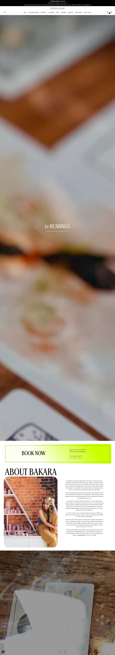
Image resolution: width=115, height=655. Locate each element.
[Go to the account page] (107, 12)
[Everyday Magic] (57, 8)
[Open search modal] (4, 12)
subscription (81, 535)
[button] (3, 652)
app (95, 535)
